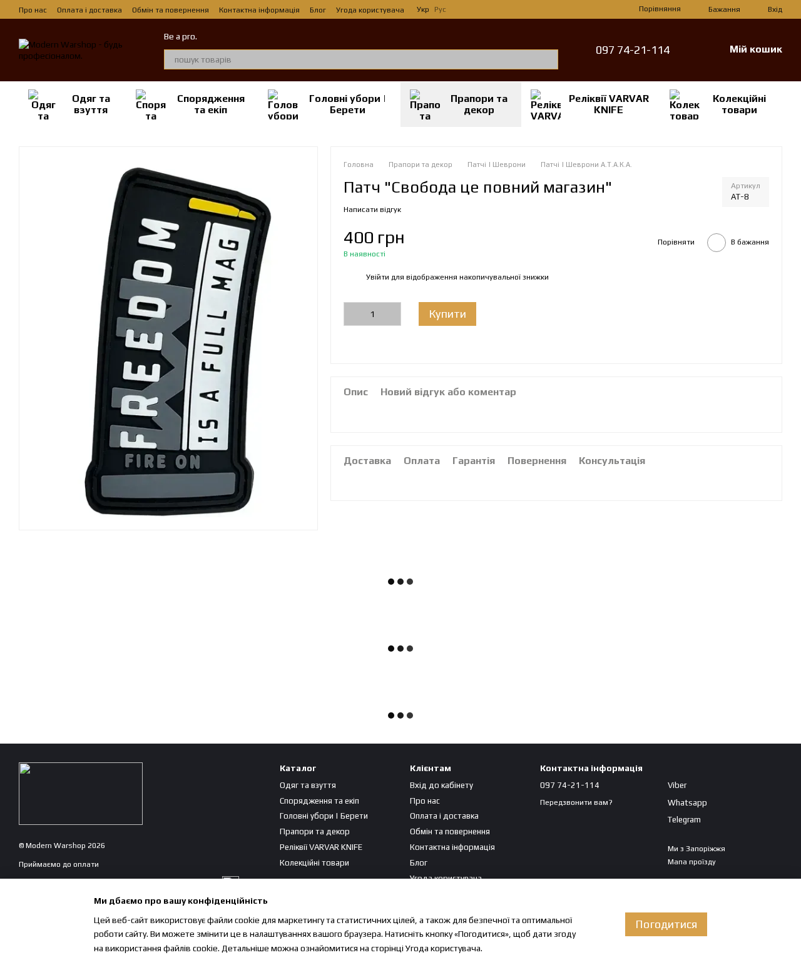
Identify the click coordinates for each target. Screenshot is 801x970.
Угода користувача (370, 10)
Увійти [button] (377, 277)
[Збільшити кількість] (391, 313)
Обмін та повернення (170, 10)
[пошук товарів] (548, 59)
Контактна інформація (259, 10)
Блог (318, 10)
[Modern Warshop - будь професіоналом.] (81, 793)
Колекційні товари (739, 104)
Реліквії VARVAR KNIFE (609, 104)
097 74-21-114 (633, 50)
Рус (440, 9)
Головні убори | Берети (347, 104)
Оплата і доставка (89, 10)
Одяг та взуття (91, 104)
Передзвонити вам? (576, 802)
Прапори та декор (479, 104)
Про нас (33, 10)
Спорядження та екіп (211, 104)
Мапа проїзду (692, 861)
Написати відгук (372, 209)
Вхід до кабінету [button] (441, 785)
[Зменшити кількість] (353, 313)
